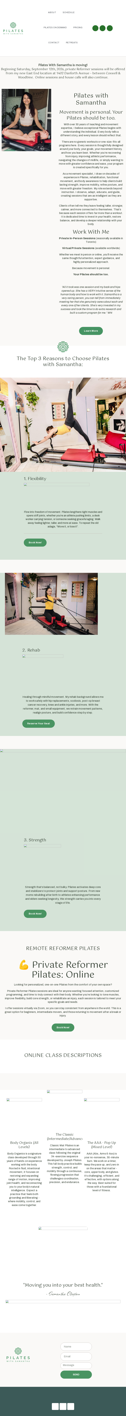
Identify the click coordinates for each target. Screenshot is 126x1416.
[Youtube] (110, 28)
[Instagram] (102, 28)
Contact (53, 42)
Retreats (72, 42)
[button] (63, 1394)
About (52, 12)
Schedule (68, 12)
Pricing (77, 27)
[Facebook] (95, 28)
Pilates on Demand (55, 27)
